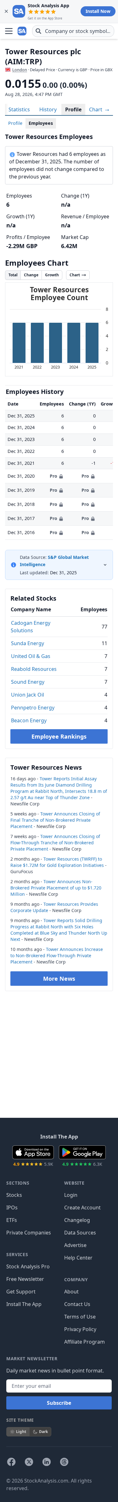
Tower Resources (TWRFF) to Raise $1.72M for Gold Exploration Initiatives (57, 862)
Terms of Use (80, 1316)
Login (70, 1195)
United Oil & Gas (30, 656)
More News (59, 978)
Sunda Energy (27, 643)
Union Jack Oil (27, 694)
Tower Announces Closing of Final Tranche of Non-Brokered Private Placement (55, 820)
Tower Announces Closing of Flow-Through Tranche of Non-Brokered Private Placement (55, 842)
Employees (41, 123)
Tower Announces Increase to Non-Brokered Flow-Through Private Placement (56, 955)
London (19, 69)
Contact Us (77, 1304)
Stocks (14, 1195)
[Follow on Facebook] (11, 1462)
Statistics (19, 109)
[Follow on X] (29, 1462)
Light (21, 1431)
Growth (52, 275)
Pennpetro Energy (32, 707)
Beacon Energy (29, 720)
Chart (96, 109)
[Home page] (23, 31)
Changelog (77, 1220)
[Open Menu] (9, 31)
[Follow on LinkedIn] (47, 1462)
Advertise (75, 1245)
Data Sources (80, 1232)
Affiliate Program (84, 1341)
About (71, 1291)
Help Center (78, 1257)
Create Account (82, 1207)
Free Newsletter (25, 1279)
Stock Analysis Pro (28, 1266)
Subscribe (59, 1402)
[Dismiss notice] (6, 11)
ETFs (11, 1220)
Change (31, 275)
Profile (73, 109)
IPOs (12, 1207)
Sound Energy (27, 681)
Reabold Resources (34, 669)
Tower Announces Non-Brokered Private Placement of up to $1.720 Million (55, 887)
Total (13, 275)
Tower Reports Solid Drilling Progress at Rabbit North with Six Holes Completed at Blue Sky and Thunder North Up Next (58, 929)
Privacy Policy (80, 1329)
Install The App (24, 1304)
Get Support (21, 1291)
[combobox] (73, 31)
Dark (43, 1431)
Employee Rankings (59, 736)
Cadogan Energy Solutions (30, 626)
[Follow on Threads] (64, 1462)
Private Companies (28, 1232)
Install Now (98, 11)
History (48, 109)
